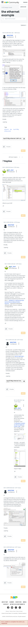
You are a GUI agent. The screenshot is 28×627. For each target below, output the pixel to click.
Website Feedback (22, 613)
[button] (15, 36)
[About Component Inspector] (19, 157)
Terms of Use (12, 611)
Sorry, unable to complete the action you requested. (12, 622)
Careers (11, 602)
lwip (11, 129)
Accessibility (15, 613)
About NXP (5, 602)
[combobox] (14, 18)
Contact (6, 604)
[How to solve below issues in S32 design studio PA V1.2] (22, 157)
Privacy (7, 611)
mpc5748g (16, 129)
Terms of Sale (19, 611)
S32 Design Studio (7, 7)
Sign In (25, 2)
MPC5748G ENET (19, 356)
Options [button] (23, 25)
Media (24, 602)
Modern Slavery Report (6, 613)
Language (23, 7)
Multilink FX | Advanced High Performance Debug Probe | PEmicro (14, 301)
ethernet (6, 129)
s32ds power (7, 131)
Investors (19, 602)
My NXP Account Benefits (17, 604)
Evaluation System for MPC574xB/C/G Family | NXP (19, 424)
